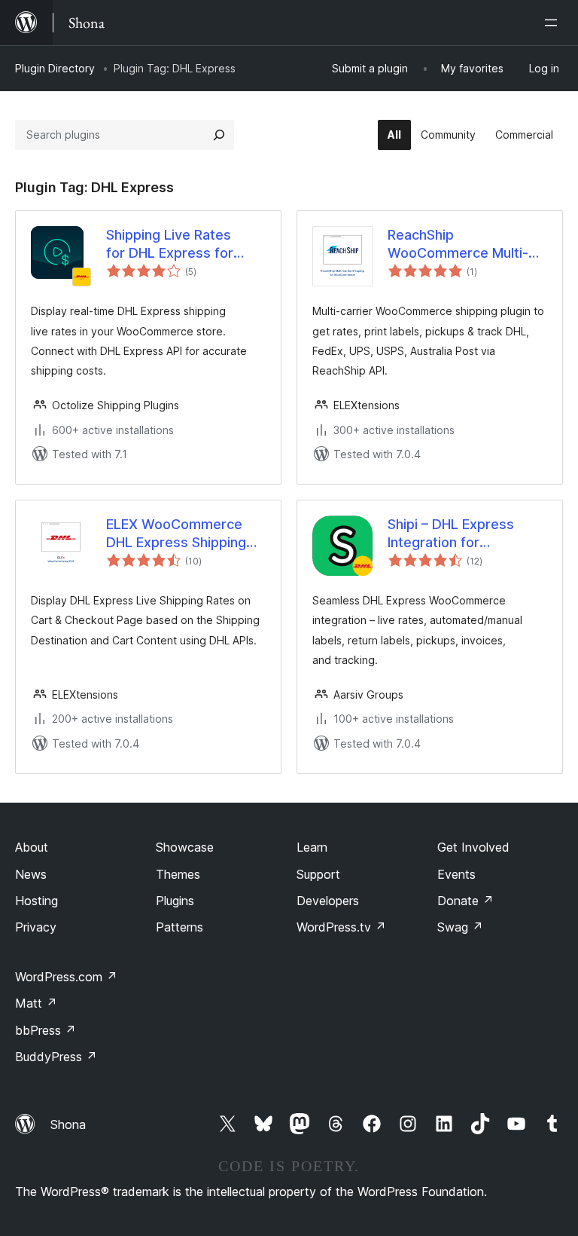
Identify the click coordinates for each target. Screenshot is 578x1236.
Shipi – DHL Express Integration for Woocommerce (451, 533)
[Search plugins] (219, 135)
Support (318, 874)
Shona (68, 1124)
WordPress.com (66, 976)
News (31, 874)
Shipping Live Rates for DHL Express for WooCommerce (169, 244)
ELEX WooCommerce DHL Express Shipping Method (176, 533)
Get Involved (473, 847)
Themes (178, 874)
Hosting (36, 900)
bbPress (45, 1030)
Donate (465, 900)
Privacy (35, 927)
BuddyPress (56, 1056)
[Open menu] (554, 22)
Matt (36, 1003)
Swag (460, 927)
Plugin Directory (55, 68)
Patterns (179, 927)
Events (456, 874)
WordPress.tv (341, 927)
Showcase (185, 847)
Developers (328, 900)
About (31, 847)
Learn (312, 847)
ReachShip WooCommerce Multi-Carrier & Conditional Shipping (458, 244)
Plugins (175, 900)
